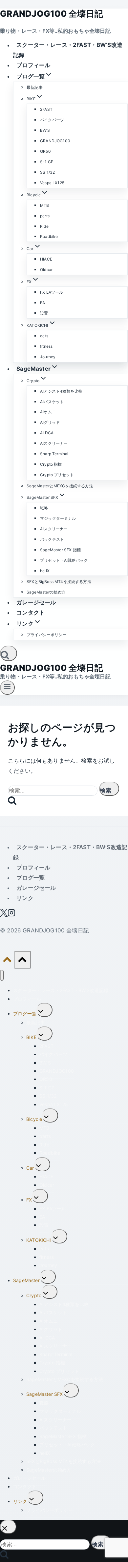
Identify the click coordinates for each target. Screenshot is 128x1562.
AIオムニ (48, 411)
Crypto (33, 1295)
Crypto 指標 (51, 464)
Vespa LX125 (52, 182)
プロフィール (33, 65)
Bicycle (34, 1119)
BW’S (45, 130)
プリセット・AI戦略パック (64, 560)
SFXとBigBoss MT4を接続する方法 (59, 581)
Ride (44, 226)
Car (30, 1168)
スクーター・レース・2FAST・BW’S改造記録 (67, 50)
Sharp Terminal (54, 453)
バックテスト (52, 539)
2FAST (46, 109)
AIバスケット (52, 401)
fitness (46, 346)
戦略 (44, 507)
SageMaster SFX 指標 (60, 549)
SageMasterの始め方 (46, 592)
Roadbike (49, 236)
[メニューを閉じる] (2, 975)
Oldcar (46, 269)
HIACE (46, 259)
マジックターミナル (58, 518)
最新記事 (35, 87)
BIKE (31, 1037)
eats (44, 335)
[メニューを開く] (7, 687)
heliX (45, 570)
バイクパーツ (52, 119)
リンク (24, 898)
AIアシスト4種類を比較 (61, 391)
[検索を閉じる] (8, 1527)
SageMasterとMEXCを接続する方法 (60, 485)
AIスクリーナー (54, 443)
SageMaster (26, 1280)
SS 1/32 (47, 172)
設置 (44, 313)
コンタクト (30, 612)
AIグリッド (50, 422)
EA (42, 302)
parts (45, 215)
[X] (4, 914)
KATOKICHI (38, 1240)
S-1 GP (46, 161)
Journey (47, 356)
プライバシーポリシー (47, 634)
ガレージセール (36, 602)
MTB (44, 205)
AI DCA (46, 432)
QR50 (45, 151)
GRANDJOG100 (55, 140)
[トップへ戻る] (7, 961)
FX (29, 1199)
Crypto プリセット (57, 474)
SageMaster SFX (44, 1394)
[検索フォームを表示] (8, 653)
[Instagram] (11, 914)
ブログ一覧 (30, 877)
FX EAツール (51, 292)
